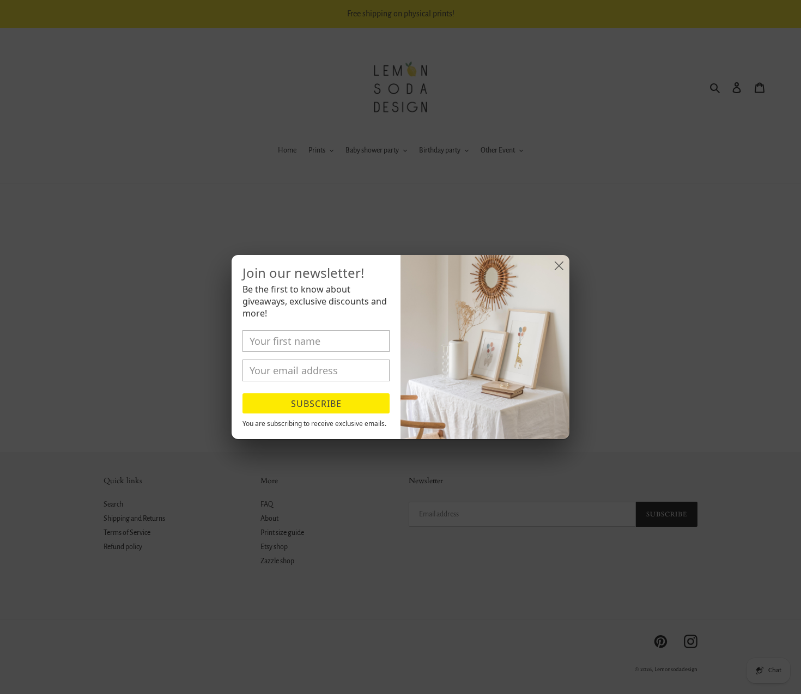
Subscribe (316, 404)
